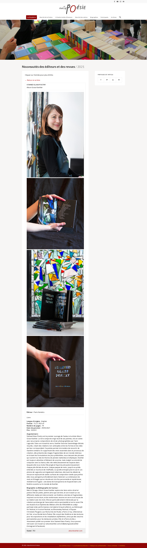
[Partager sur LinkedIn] (113, 79)
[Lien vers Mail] (123, 1)
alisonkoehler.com (75, 531)
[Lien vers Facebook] (114, 1)
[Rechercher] (119, 17)
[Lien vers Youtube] (117, 1)
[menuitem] (32, 17)
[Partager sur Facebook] (101, 79)
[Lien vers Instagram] (120, 1)
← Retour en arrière (32, 80)
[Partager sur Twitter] (107, 79)
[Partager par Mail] (119, 79)
